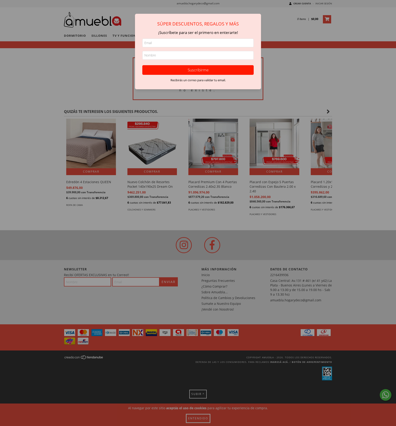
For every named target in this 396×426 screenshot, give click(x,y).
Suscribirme (198, 70)
